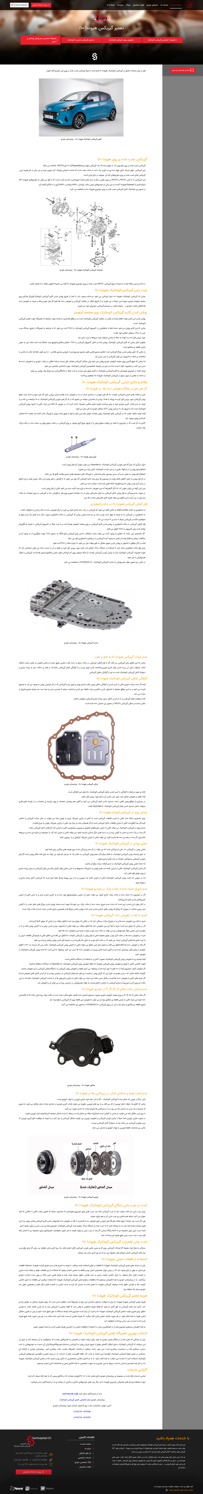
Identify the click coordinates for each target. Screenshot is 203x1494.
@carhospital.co (70, 1394)
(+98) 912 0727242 (82, 1417)
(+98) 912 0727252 (82, 1411)
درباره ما (88, 1448)
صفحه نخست (85, 1444)
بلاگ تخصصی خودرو (83, 1462)
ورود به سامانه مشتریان (39, 5)
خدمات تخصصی (84, 1457)
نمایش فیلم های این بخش (180, 70)
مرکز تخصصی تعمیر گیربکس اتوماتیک (75, 1400)
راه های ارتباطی (85, 1453)
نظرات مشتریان (85, 1467)
